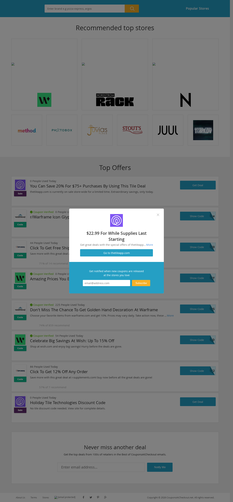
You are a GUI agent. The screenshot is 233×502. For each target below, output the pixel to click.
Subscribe (141, 283)
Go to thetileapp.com (116, 253)
